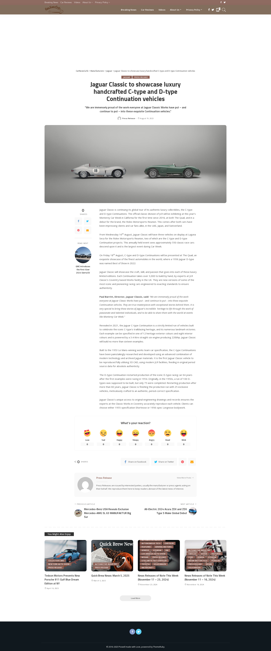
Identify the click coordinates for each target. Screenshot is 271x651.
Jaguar (126, 77)
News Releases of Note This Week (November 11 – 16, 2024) (205, 578)
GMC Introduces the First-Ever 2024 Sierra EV (83, 269)
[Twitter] (224, 2)
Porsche (216, 560)
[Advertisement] (135, 38)
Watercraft (148, 567)
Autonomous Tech (151, 543)
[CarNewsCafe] (54, 9)
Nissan (145, 557)
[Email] (87, 230)
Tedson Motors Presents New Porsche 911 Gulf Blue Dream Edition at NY (62, 579)
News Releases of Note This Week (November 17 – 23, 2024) (158, 578)
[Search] (223, 9)
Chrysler (169, 543)
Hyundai (157, 550)
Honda (200, 557)
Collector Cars (56, 560)
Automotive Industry (106, 564)
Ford (190, 557)
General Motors (163, 547)
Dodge (204, 554)
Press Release (141, 77)
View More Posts (184, 478)
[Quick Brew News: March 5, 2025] (112, 556)
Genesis (145, 550)
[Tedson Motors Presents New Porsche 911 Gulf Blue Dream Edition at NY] (66, 556)
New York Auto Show (58, 564)
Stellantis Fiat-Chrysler (154, 560)
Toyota (145, 564)
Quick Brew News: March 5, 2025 (110, 576)
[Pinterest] (78, 230)
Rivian (209, 564)
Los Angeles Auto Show (153, 554)
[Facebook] (221, 2)
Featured (146, 547)
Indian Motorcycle (197, 560)
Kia (167, 550)
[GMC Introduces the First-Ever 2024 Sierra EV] (83, 255)
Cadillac (192, 554)
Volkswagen (160, 564)
